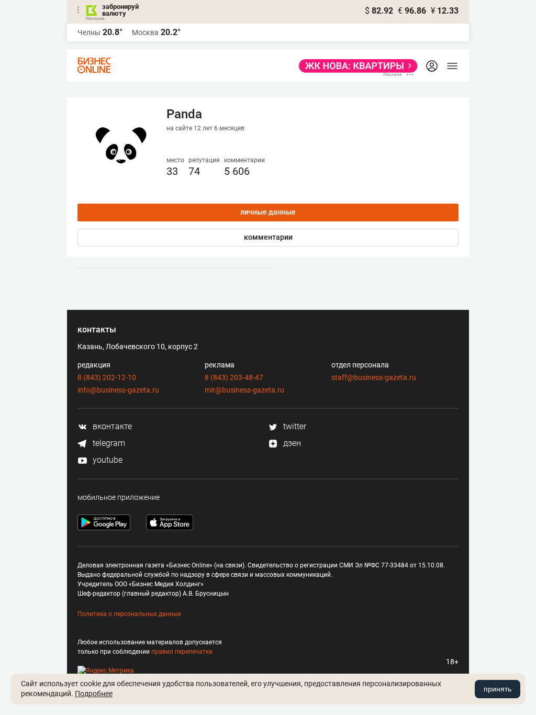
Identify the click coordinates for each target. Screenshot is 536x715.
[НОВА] (355, 66)
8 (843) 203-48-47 (234, 377)
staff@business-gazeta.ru (373, 377)
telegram (108, 443)
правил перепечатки (182, 651)
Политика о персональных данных (129, 614)
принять (497, 689)
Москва (145, 32)
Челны (88, 32)
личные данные (268, 212)
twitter (293, 426)
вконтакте (111, 426)
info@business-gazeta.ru (118, 390)
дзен (291, 443)
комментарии (268, 237)
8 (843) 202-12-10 (106, 377)
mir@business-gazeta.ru (244, 390)
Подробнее (94, 693)
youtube (106, 460)
